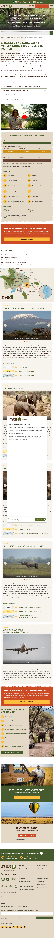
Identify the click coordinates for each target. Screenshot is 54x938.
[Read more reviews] (28, 2)
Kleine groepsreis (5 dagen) (26, 886)
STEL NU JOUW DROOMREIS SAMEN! (27, 797)
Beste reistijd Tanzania (42, 878)
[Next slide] (48, 325)
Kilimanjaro (22, 878)
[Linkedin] (24, 927)
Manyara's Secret (24, 529)
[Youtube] (2, 927)
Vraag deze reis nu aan (26, 239)
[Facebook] (17, 927)
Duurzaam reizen (41, 884)
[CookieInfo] (18, 419)
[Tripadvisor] (6, 927)
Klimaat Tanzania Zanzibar (43, 875)
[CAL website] (6, 886)
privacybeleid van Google (21, 439)
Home (2, 37)
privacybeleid (4, 918)
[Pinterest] (21, 927)
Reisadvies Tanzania (42, 868)
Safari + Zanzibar (23, 872)
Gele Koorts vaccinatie (42, 872)
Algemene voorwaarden (6, 896)
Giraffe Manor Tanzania (26, 371)
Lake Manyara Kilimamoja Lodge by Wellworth (33, 533)
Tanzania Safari (10, 37)
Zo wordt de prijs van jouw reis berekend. (17, 166)
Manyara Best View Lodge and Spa (30, 525)
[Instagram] (13, 927)
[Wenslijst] (30, 6)
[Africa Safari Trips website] (5, 879)
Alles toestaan (40, 519)
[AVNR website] (10, 886)
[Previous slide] (5, 325)
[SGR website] (2, 886)
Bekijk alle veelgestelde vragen (44, 891)
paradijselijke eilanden (24, 677)
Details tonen (13, 519)
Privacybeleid (4, 900)
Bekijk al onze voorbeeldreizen (26, 889)
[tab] (24, 342)
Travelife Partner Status (43, 887)
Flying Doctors (40, 881)
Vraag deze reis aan (42, 6)
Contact (3, 903)
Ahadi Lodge (23, 367)
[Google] (10, 927)
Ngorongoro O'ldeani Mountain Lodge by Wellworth (28, 616)
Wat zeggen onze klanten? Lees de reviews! (20, 853)
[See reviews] (27, 857)
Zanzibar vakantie (23, 875)
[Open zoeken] (33, 6)
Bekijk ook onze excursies (12, 752)
